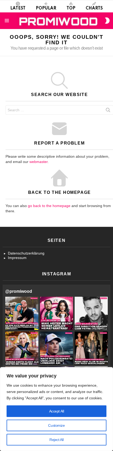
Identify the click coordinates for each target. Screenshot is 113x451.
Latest (17, 8)
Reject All (56, 440)
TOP (70, 8)
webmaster (38, 162)
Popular (46, 8)
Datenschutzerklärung (26, 253)
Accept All (56, 411)
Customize (56, 425)
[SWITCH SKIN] (107, 20)
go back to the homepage (49, 206)
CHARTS (94, 8)
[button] (21, 313)
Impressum (17, 258)
